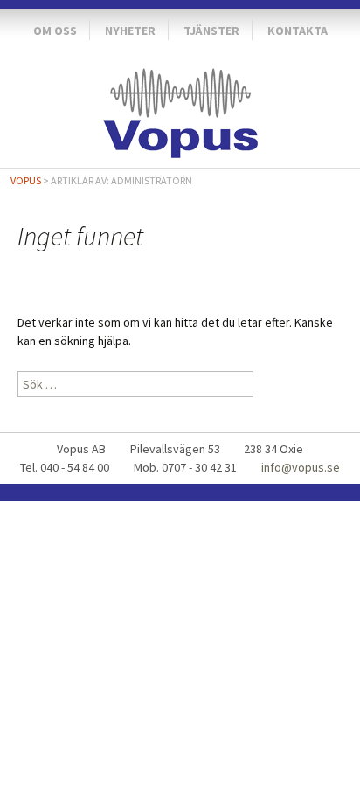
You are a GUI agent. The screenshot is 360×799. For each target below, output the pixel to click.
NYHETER (130, 30)
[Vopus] (180, 109)
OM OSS (55, 30)
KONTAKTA (297, 30)
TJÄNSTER (211, 30)
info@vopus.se (300, 467)
